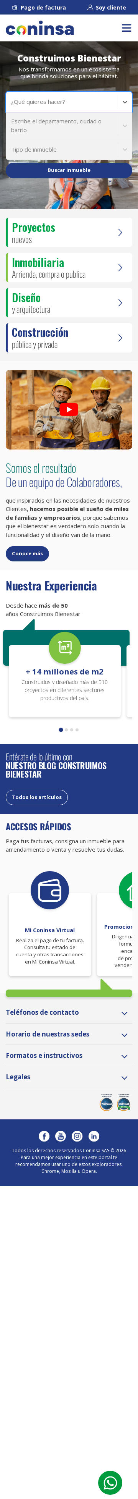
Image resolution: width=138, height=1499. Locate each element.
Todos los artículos (37, 797)
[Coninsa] (40, 28)
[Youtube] (60, 1136)
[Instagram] (77, 1136)
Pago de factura (43, 7)
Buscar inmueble (69, 170)
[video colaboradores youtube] (69, 410)
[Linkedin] (94, 1136)
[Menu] (126, 28)
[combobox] (12, 101)
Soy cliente (111, 7)
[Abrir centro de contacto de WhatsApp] (110, 1483)
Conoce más (27, 553)
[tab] (61, 730)
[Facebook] (44, 1136)
